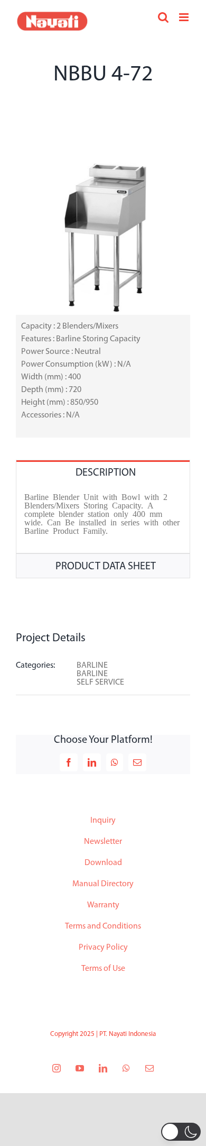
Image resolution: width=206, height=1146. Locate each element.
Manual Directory (103, 884)
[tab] (103, 472)
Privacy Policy (103, 947)
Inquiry (103, 820)
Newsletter (103, 842)
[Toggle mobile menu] (184, 17)
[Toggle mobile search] (163, 17)
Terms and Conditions (103, 926)
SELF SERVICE (100, 682)
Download (103, 863)
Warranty (103, 905)
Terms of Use (103, 969)
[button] (181, 1132)
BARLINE (92, 665)
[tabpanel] (103, 518)
